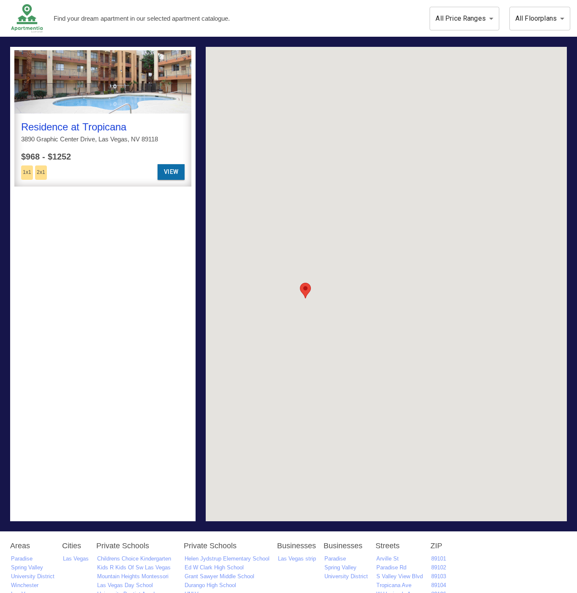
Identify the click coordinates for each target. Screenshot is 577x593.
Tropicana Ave (393, 585)
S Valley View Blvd (399, 576)
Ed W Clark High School (214, 567)
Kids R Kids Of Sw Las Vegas (134, 567)
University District (32, 576)
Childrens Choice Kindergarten (134, 558)
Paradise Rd (391, 567)
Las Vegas (76, 558)
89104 (438, 585)
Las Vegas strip (297, 558)
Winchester (24, 585)
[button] (305, 290)
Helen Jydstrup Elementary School (227, 558)
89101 (438, 558)
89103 (438, 576)
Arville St (387, 558)
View (171, 171)
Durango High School (210, 585)
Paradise (22, 558)
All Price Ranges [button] (460, 18)
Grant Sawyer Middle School (219, 576)
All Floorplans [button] (536, 18)
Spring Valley (27, 567)
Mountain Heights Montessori (133, 576)
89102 (438, 567)
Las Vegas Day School (125, 585)
